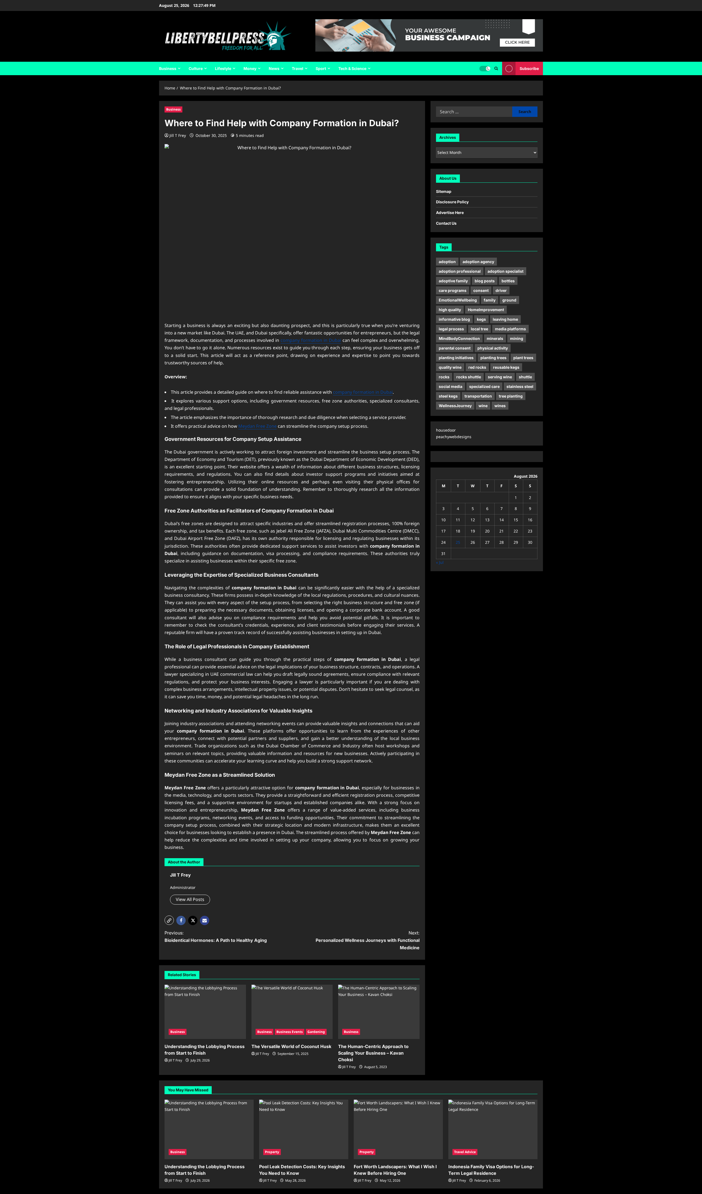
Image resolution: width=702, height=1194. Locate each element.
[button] (496, 68)
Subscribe (529, 68)
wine (483, 405)
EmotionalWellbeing (458, 300)
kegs (481, 319)
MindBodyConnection (459, 338)
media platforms (510, 328)
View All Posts (190, 899)
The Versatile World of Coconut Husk (291, 1046)
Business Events (289, 1031)
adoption (447, 261)
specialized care (484, 386)
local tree (479, 328)
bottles (508, 280)
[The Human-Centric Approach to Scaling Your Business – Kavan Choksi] (379, 1012)
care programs (452, 290)
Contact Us (446, 223)
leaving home (505, 319)
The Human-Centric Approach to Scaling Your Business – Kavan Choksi (373, 1053)
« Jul (440, 562)
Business (167, 68)
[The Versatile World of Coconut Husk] (292, 1012)
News (274, 68)
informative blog (454, 319)
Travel (297, 68)
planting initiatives (456, 357)
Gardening (316, 1031)
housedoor (446, 430)
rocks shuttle (468, 376)
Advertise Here (450, 212)
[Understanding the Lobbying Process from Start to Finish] (205, 1012)
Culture (196, 68)
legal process (451, 328)
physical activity (492, 348)
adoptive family (453, 280)
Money (250, 68)
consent (481, 290)
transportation (478, 396)
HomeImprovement (486, 309)
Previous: (216, 936)
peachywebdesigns (453, 436)
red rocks (477, 367)
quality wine (450, 367)
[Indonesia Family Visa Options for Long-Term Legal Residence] (492, 1129)
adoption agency (478, 261)
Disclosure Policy (452, 201)
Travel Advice (465, 1152)
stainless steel (519, 386)
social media (450, 386)
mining (516, 338)
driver (501, 290)
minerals (495, 338)
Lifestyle (223, 68)
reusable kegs (506, 367)
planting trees (493, 357)
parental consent (455, 348)
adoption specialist (505, 271)
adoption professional (460, 271)
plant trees (523, 357)
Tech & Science (352, 68)
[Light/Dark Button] (484, 68)
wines (500, 405)
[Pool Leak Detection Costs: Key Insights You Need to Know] (303, 1129)
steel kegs (448, 396)
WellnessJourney (455, 405)
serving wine (500, 376)
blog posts (485, 280)
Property (272, 1152)
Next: (368, 940)
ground (509, 300)
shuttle (525, 376)
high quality (450, 309)
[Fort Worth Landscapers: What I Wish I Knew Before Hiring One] (398, 1129)
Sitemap (443, 191)
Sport (321, 68)
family (490, 300)
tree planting (511, 396)
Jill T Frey (177, 135)
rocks (444, 376)
